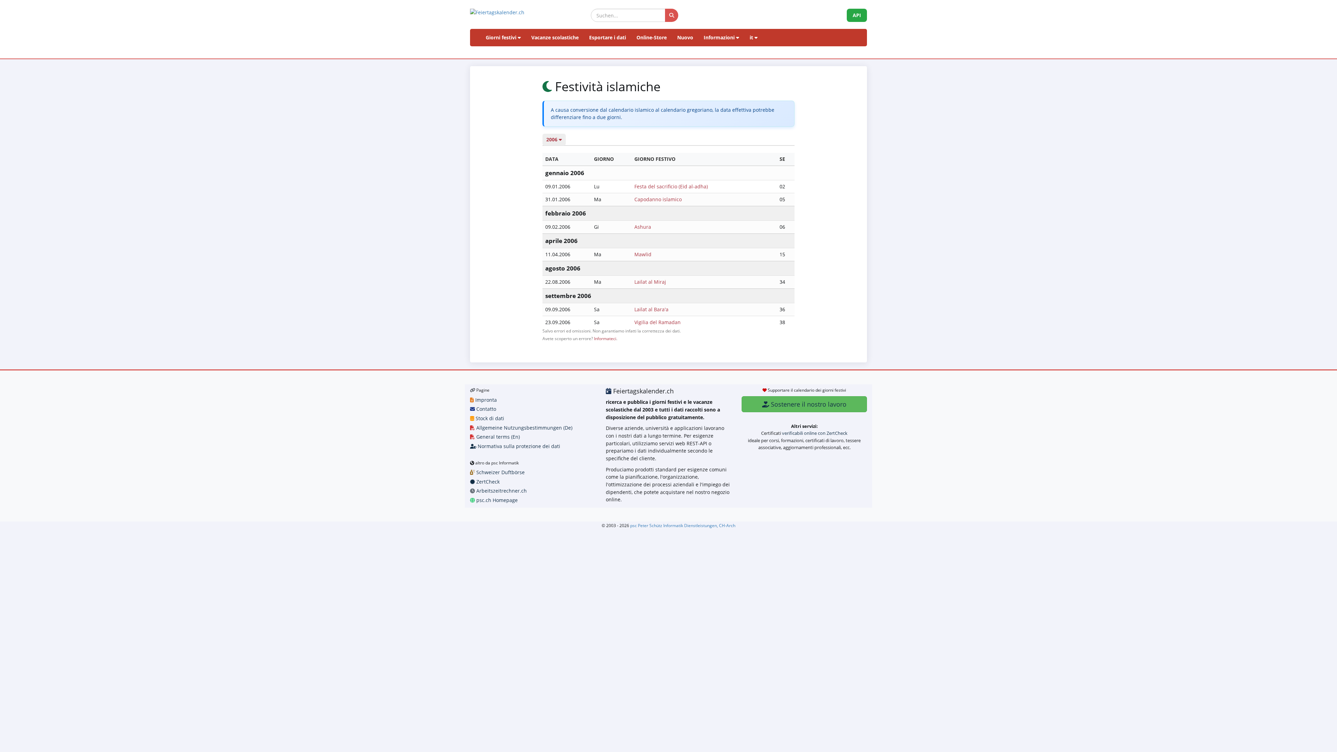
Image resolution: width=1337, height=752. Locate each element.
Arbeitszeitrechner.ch (501, 490)
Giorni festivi (502, 37)
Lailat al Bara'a (651, 309)
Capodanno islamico (658, 199)
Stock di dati (489, 418)
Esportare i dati (607, 37)
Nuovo (685, 37)
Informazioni (720, 37)
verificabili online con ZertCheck (814, 433)
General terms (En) (497, 436)
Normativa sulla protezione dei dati (518, 446)
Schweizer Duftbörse (500, 472)
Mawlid (642, 254)
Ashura (642, 227)
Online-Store (651, 37)
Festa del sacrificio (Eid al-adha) (671, 186)
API (857, 15)
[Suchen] (671, 15)
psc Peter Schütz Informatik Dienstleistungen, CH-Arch (682, 525)
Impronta (485, 400)
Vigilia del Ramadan (657, 322)
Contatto (485, 409)
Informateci (605, 338)
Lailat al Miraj (650, 282)
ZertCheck (487, 481)
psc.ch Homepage (496, 500)
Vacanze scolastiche (555, 37)
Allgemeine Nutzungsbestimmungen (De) (523, 427)
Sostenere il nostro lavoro (807, 404)
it (752, 37)
